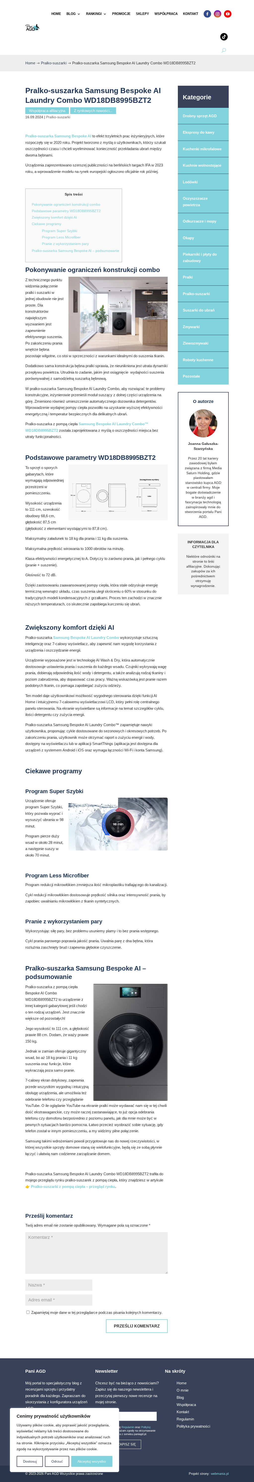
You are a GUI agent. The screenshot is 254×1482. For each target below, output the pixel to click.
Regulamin (128, 1427)
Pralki (188, 277)
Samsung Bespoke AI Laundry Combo (86, 637)
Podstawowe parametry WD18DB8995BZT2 (66, 211)
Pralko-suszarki (58, 117)
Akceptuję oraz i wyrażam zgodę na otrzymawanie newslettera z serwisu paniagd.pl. (127, 1431)
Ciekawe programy (46, 224)
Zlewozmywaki (195, 343)
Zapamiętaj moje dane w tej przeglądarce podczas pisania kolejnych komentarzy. (96, 1312)
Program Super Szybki (59, 231)
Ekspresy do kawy (198, 132)
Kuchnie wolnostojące (202, 165)
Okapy (188, 238)
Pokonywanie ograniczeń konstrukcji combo (66, 204)
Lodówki (190, 182)
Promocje (121, 14)
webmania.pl (220, 1474)
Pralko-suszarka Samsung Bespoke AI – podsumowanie (75, 251)
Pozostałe (191, 376)
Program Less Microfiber (61, 237)
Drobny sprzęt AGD (200, 116)
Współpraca (166, 14)
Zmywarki (191, 327)
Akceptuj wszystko (91, 1461)
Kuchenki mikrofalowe (202, 149)
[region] (64, 1440)
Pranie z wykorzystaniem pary (65, 244)
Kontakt (190, 14)
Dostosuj (30, 1461)
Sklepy (142, 14)
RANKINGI (94, 14)
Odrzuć (57, 1461)
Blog (71, 14)
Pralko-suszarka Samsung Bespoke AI (58, 136)
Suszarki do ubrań (199, 310)
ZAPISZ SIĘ (127, 1444)
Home (56, 14)
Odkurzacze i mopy (199, 221)
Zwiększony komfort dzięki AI (54, 217)
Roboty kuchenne (198, 360)
